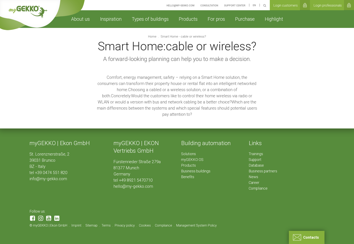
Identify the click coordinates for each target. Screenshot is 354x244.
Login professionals (328, 5)
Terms (106, 225)
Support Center (234, 5)
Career (254, 182)
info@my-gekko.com (48, 178)
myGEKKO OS (192, 159)
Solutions (188, 154)
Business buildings (195, 171)
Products (188, 165)
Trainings (256, 154)
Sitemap (91, 225)
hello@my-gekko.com (133, 186)
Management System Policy (196, 225)
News (253, 177)
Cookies (145, 225)
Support (255, 159)
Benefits (187, 177)
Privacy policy (125, 225)
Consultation (209, 5)
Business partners (263, 171)
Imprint (76, 225)
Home (152, 36)
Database (256, 165)
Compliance (258, 188)
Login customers (285, 5)
